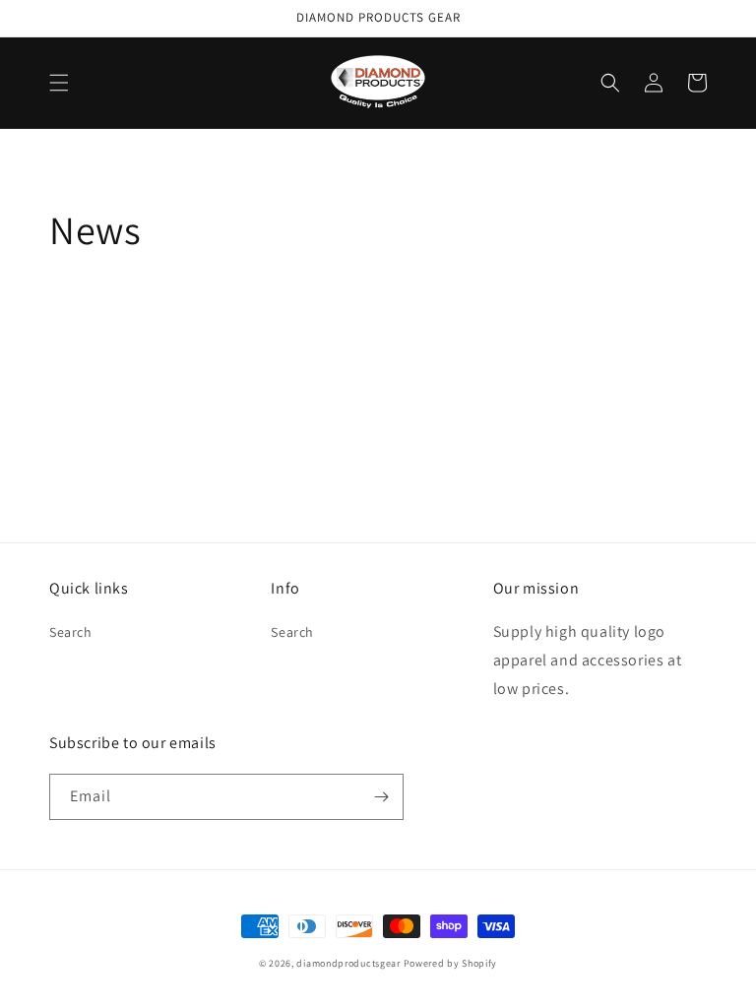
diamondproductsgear (348, 963)
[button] (59, 82)
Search (71, 632)
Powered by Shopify (451, 963)
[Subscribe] (381, 797)
